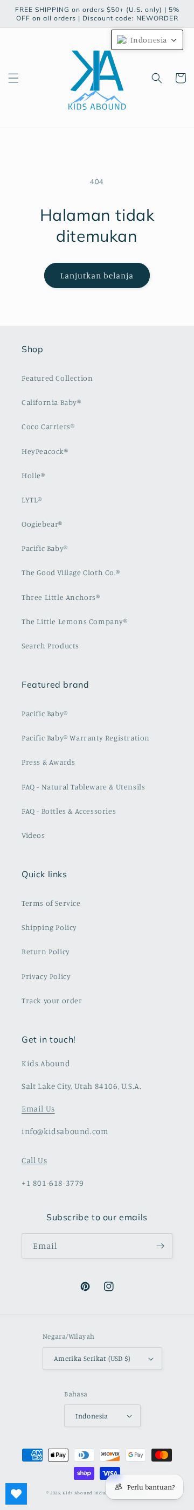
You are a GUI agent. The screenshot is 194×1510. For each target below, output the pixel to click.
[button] (13, 78)
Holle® (33, 475)
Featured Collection (57, 377)
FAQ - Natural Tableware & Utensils (83, 786)
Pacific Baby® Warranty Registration (86, 737)
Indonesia (91, 1415)
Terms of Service (51, 902)
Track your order (52, 1000)
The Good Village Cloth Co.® (71, 572)
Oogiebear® (42, 523)
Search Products (50, 645)
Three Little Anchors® (61, 597)
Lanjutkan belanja (97, 275)
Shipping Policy (49, 927)
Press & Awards (48, 761)
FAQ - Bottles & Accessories (69, 810)
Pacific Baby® (45, 548)
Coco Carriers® (48, 426)
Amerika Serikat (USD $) (92, 1358)
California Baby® (51, 402)
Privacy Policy (46, 976)
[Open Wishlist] (16, 1494)
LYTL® (32, 499)
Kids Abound (78, 1492)
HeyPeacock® (45, 451)
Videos (33, 835)
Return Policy (46, 951)
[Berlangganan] (160, 1246)
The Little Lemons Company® (75, 621)
